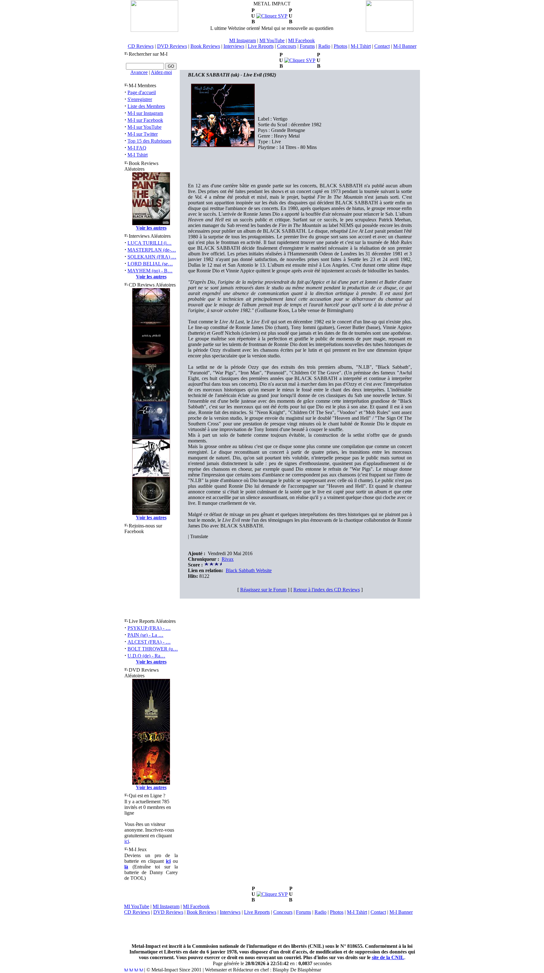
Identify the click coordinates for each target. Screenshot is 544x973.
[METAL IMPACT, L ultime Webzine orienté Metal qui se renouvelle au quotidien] (154, 30)
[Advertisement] (272, 929)
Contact (382, 46)
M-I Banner (404, 46)
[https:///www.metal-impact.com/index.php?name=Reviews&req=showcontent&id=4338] (272, 894)
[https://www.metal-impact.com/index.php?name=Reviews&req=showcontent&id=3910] (299, 60)
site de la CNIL (388, 957)
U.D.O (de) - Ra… (146, 655)
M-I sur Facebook (145, 120)
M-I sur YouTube (145, 127)
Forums (307, 46)
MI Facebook (301, 40)
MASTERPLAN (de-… (152, 250)
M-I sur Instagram (145, 113)
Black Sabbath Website (249, 570)
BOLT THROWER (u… (153, 649)
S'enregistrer (140, 99)
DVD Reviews (172, 46)
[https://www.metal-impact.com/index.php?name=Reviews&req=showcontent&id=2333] (271, 16)
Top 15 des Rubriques (149, 141)
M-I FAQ (137, 148)
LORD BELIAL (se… (150, 263)
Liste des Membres (146, 106)
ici (126, 841)
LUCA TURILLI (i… (150, 243)
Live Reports (261, 46)
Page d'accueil (142, 92)
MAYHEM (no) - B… (150, 270)
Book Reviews (205, 46)
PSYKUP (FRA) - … (149, 628)
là (126, 866)
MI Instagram (242, 40)
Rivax (228, 559)
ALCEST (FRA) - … (149, 642)
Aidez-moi (161, 72)
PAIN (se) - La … (145, 635)
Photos (340, 46)
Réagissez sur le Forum (263, 589)
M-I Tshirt (361, 46)
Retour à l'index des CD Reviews (326, 589)
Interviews (234, 46)
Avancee (139, 72)
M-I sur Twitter (143, 134)
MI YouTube (272, 40)
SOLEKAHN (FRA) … (152, 256)
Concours (286, 46)
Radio (324, 46)
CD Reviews (141, 46)
